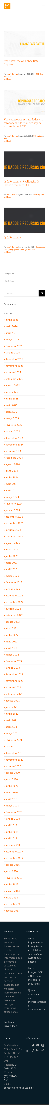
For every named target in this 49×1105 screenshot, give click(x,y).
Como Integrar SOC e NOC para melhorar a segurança (35, 976)
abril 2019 (11, 825)
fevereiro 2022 (13, 661)
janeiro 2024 (12, 510)
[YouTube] (37, 1045)
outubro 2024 (13, 451)
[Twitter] (32, 1045)
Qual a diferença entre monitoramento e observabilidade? (36, 1000)
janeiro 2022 (12, 667)
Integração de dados (16, 250)
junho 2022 (11, 635)
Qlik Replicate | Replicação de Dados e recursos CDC (21, 183)
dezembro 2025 (14, 359)
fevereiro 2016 (13, 877)
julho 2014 (11, 897)
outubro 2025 (13, 372)
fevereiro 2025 (13, 424)
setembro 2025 (14, 379)
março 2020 (12, 805)
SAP (5, 138)
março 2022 (12, 654)
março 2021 (12, 733)
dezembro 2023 (14, 516)
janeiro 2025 (12, 431)
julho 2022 (11, 628)
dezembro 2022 (14, 595)
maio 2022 (11, 641)
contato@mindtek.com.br (18, 1087)
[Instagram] (42, 1045)
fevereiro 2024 (13, 503)
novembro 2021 (14, 681)
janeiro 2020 (12, 818)
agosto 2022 (12, 621)
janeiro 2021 (12, 746)
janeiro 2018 (12, 845)
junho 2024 (11, 477)
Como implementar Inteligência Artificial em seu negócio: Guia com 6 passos (35, 950)
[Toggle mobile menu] (43, 5)
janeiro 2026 (12, 352)
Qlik (37, 74)
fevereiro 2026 (13, 346)
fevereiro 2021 (13, 740)
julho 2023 (11, 549)
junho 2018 (11, 832)
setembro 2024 (14, 457)
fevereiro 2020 (13, 812)
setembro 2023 (14, 536)
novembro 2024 (14, 444)
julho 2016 (11, 871)
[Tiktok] (32, 1050)
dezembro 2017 (14, 851)
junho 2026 (11, 319)
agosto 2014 (12, 891)
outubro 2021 (13, 687)
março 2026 (12, 339)
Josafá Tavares (12, 74)
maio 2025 (11, 405)
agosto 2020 (12, 772)
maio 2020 (11, 792)
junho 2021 (11, 713)
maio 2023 (11, 562)
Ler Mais (7, 79)
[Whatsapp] (42, 1050)
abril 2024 (11, 490)
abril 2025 (11, 411)
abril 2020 (11, 799)
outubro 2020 (13, 766)
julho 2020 (11, 779)
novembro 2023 (14, 523)
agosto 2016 (12, 864)
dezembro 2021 (14, 674)
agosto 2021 (12, 700)
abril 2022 (11, 648)
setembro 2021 (14, 694)
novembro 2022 (14, 602)
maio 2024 (11, 484)
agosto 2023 (12, 543)
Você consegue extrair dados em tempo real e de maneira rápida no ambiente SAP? (23, 123)
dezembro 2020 (14, 753)
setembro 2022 (14, 615)
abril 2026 (11, 333)
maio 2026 (11, 326)
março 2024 (12, 497)
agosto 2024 (12, 464)
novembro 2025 (14, 365)
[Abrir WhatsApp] (42, 1098)
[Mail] (37, 1050)
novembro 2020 (14, 759)
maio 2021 (11, 720)
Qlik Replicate (38, 136)
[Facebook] (28, 1045)
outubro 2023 (13, 530)
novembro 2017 (14, 858)
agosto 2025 (12, 385)
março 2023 (12, 576)
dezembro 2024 (14, 438)
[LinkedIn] (28, 1050)
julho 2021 (11, 707)
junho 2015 (11, 884)
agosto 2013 (12, 910)
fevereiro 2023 (13, 582)
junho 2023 (11, 556)
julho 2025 (11, 392)
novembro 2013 (14, 904)
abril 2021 (11, 727)
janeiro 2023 (12, 589)
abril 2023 (11, 569)
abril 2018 (11, 838)
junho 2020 (11, 786)
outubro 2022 (13, 608)
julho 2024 (11, 471)
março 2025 (12, 418)
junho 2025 (11, 398)
